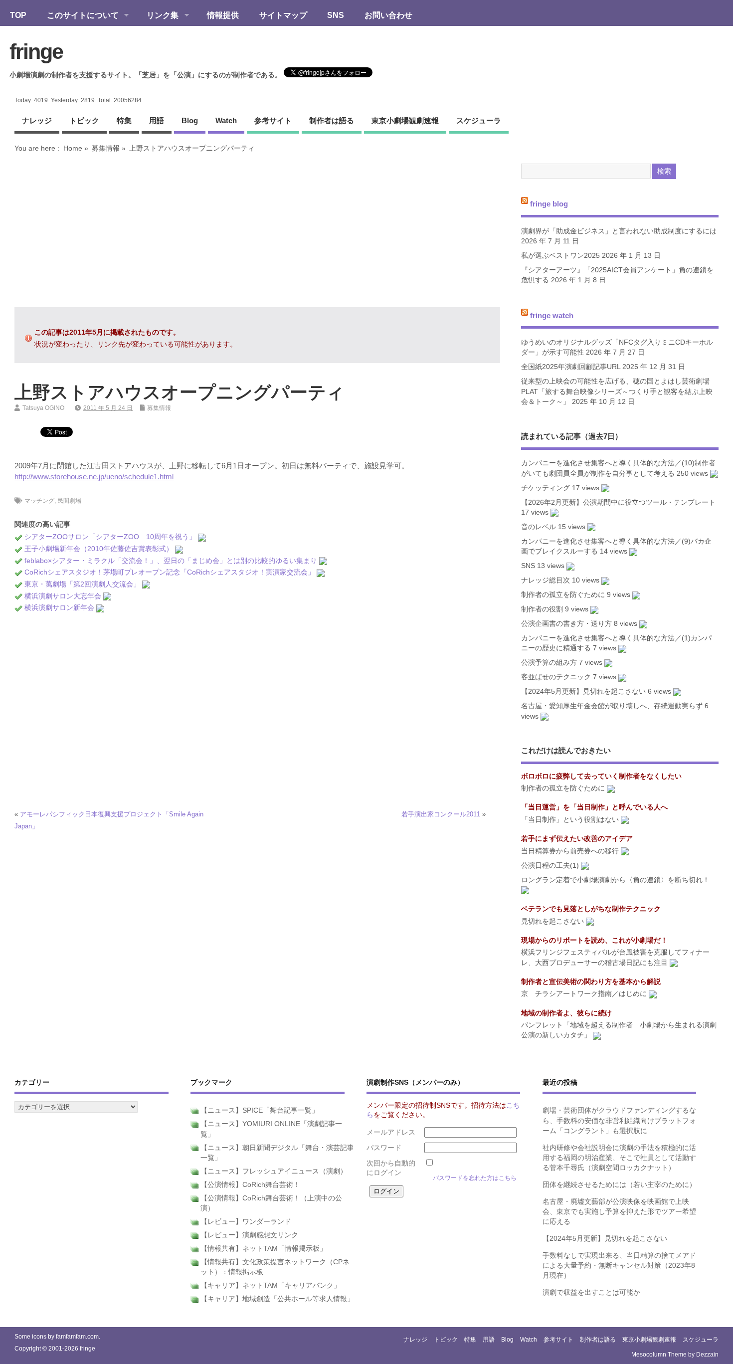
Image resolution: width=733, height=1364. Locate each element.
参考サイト (273, 120)
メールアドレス (390, 1132)
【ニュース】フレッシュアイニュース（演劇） (273, 1171)
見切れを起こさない (552, 921)
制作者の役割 (542, 609)
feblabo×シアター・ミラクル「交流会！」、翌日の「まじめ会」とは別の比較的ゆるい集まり (170, 561)
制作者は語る (331, 120)
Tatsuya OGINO (43, 407)
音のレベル (538, 527)
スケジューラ (478, 120)
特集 (124, 120)
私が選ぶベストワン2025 (560, 255)
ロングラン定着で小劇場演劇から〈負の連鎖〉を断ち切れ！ (615, 880)
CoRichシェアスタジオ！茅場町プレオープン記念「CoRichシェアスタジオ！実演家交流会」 (169, 572)
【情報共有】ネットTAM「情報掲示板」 (263, 1248)
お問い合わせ (388, 14)
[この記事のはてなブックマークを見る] (202, 537)
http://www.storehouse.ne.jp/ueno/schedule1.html (94, 476)
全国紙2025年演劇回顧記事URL (570, 367)
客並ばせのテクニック (556, 677)
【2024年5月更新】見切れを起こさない (583, 691)
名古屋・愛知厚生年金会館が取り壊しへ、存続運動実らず (612, 706)
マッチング (39, 500)
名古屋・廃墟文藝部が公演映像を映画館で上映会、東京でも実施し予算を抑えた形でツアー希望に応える (619, 1212)
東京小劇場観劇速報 (405, 120)
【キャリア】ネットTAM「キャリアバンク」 (270, 1285)
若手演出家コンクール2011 (440, 814)
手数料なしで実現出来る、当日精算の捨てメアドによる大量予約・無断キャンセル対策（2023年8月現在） (619, 1266)
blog (190, 120)
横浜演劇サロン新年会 (59, 607)
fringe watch (551, 315)
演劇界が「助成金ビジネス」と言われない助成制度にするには (619, 231)
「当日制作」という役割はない (570, 819)
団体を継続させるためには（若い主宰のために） (619, 1184)
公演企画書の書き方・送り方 (566, 623)
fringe (36, 51)
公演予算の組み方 (549, 662)
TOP (18, 14)
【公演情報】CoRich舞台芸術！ (250, 1184)
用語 (156, 120)
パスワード (383, 1148)
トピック (84, 120)
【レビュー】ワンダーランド (245, 1221)
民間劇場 (69, 500)
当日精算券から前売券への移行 (570, 851)
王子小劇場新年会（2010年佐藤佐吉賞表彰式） (98, 549)
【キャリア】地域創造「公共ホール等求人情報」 (277, 1299)
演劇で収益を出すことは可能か (591, 1292)
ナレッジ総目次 (545, 580)
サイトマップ (283, 14)
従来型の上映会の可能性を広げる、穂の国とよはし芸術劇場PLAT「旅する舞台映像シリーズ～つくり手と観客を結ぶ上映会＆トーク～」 (617, 391)
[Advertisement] (257, 230)
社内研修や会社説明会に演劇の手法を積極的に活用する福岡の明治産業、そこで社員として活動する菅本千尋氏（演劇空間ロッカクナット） (619, 1158)
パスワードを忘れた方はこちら (475, 1177)
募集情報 (106, 148)
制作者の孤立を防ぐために (563, 594)
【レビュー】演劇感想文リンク (249, 1235)
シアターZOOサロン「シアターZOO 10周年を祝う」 (110, 537)
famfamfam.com (77, 1336)
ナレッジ (37, 120)
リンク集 (158, 15)
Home (72, 148)
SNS (335, 14)
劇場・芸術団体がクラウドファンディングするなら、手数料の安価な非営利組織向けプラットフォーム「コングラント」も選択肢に (619, 1121)
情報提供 (223, 14)
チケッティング (545, 488)
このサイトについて (78, 15)
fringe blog (549, 203)
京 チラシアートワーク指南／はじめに (584, 993)
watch (226, 120)
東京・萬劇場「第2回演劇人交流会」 (82, 584)
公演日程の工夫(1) (550, 865)
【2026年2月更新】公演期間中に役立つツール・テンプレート (618, 502)
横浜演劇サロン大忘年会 (62, 596)
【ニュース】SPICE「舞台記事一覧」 (259, 1110)
